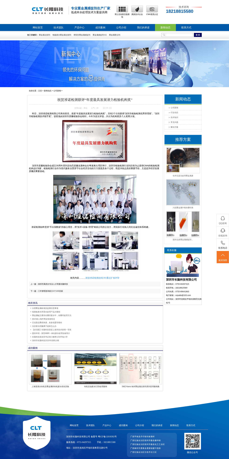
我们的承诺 (143, 27)
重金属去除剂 (44, 35)
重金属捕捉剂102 (100, 35)
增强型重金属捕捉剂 (82, 35)
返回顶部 (222, 260)
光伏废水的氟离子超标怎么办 (44, 326)
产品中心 (79, 27)
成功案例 (100, 27)
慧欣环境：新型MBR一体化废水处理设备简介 (51, 333)
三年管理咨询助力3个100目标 (50, 291)
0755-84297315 (84, 442)
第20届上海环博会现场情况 (43, 319)
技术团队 (59, 27)
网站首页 (38, 27)
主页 (40, 91)
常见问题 (174, 122)
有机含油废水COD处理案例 (95, 386)
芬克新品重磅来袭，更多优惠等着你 (47, 322)
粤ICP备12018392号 (107, 436)
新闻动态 (165, 27)
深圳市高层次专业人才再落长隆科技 (53, 284)
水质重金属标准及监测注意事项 (45, 308)
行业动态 (174, 112)
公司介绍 (121, 27)
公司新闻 (57, 91)
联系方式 (186, 27)
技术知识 (174, 117)
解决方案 (174, 127)
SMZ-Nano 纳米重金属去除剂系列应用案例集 (141, 386)
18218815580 (109, 442)
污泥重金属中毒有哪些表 (183, 208)
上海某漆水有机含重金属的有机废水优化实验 (50, 386)
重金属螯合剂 (114, 35)
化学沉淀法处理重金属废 (183, 176)
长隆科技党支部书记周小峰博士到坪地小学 (50, 337)
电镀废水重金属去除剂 (61, 35)
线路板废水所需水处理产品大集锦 (46, 312)
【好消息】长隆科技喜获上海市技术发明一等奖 (51, 330)
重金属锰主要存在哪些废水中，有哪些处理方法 (51, 315)
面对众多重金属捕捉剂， (183, 240)
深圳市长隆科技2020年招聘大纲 (45, 340)
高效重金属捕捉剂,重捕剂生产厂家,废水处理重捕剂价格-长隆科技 (47, 10)
